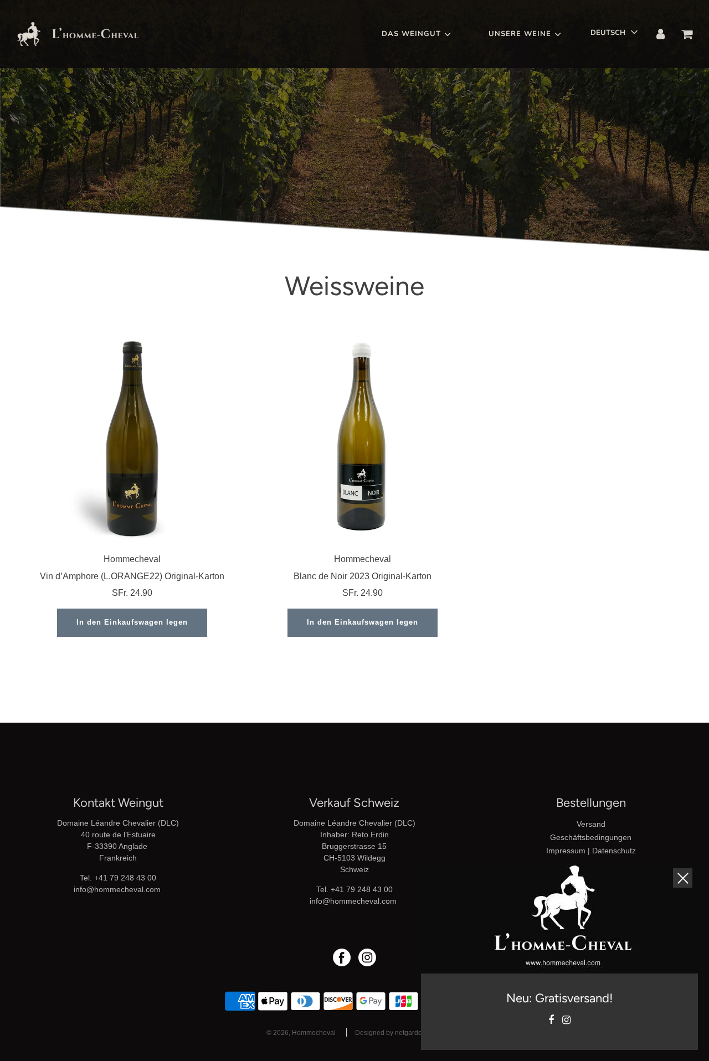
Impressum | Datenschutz (591, 850)
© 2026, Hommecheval (301, 1033)
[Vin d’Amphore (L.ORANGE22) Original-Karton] (132, 436)
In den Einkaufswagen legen (132, 622)
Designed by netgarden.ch (395, 1033)
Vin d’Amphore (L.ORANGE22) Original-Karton (132, 576)
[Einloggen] (660, 34)
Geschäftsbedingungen (590, 837)
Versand (591, 824)
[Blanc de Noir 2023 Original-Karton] (363, 436)
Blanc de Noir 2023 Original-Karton (362, 576)
